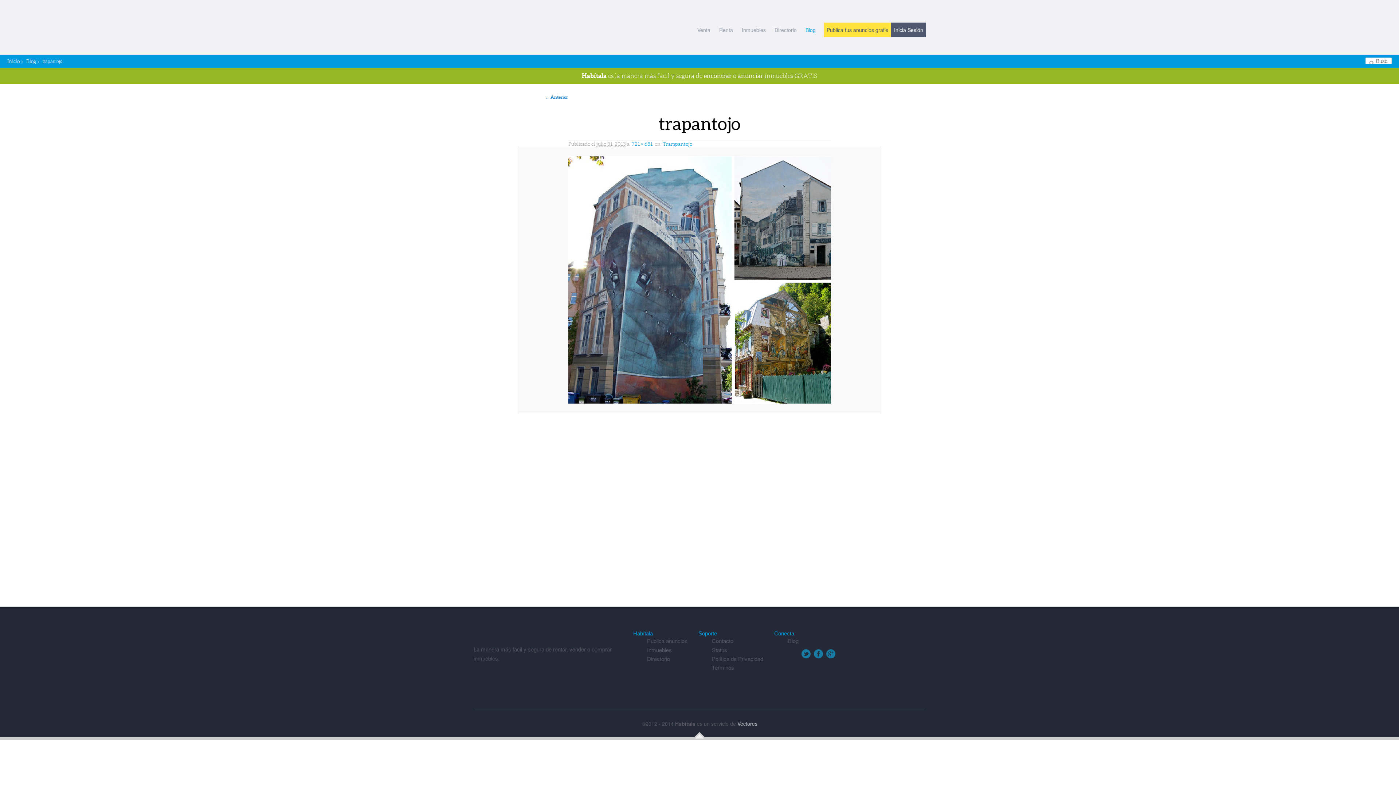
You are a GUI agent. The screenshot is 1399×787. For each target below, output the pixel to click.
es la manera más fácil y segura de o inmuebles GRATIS (699, 75)
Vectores (747, 723)
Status (719, 650)
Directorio (786, 30)
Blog (811, 30)
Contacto (722, 641)
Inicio (13, 61)
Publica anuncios (667, 641)
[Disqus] (699, 513)
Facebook (818, 653)
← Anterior (556, 97)
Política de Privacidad (737, 658)
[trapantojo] (699, 280)
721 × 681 (642, 144)
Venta (703, 30)
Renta (726, 30)
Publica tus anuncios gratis (857, 30)
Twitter (806, 653)
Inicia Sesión (908, 30)
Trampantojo (677, 144)
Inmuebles (754, 30)
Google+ (830, 653)
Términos (723, 667)
